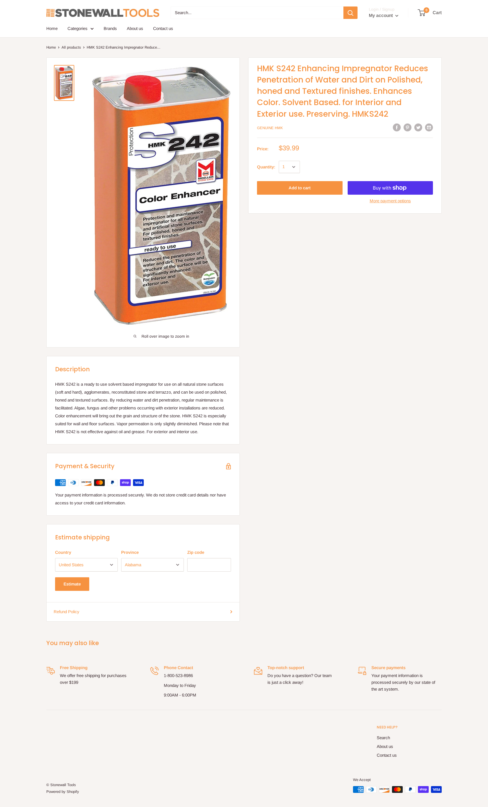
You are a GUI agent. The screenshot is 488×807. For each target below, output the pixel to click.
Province (130, 552)
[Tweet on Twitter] (418, 127)
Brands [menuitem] (110, 28)
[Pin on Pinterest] (407, 127)
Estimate (72, 584)
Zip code (195, 552)
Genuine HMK (270, 128)
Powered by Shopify (62, 791)
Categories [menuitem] (77, 28)
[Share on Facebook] (397, 127)
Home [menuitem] (52, 28)
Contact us (387, 755)
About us (385, 746)
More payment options (390, 200)
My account (381, 15)
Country (63, 552)
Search (383, 737)
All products (71, 47)
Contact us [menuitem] (163, 28)
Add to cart (300, 187)
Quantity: (266, 166)
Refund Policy (66, 611)
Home (51, 47)
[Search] (350, 12)
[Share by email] (429, 127)
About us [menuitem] (135, 28)
